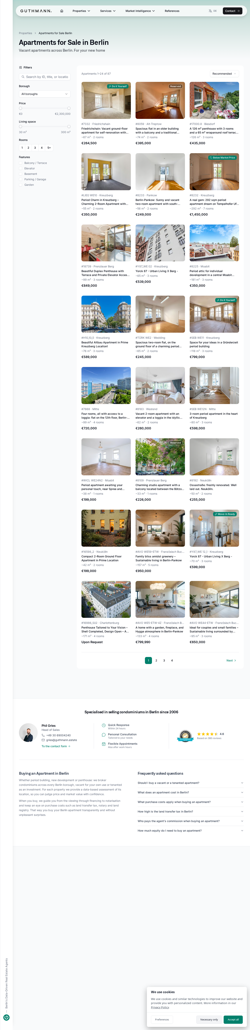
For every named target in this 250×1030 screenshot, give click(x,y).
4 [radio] (42, 147)
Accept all (233, 1019)
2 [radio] (28, 147)
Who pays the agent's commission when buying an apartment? (179, 821)
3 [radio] (35, 147)
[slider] (20, 108)
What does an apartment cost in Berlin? (163, 792)
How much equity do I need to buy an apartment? (170, 830)
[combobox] (224, 73)
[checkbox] (20, 162)
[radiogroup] (36, 147)
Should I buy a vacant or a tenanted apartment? (168, 782)
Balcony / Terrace (35, 163)
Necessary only (209, 1019)
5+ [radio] (49, 147)
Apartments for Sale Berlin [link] (55, 33)
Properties (79, 10)
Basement (30, 173)
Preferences (162, 1019)
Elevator (29, 168)
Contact (230, 10)
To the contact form (54, 746)
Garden (29, 184)
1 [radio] (22, 147)
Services (106, 10)
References (172, 10)
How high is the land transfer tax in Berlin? (165, 811)
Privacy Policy (160, 1007)
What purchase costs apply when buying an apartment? (174, 802)
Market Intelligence (138, 10)
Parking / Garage (35, 179)
